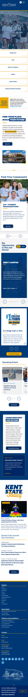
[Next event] (19, 398)
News (2, 602)
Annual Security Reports (6, 620)
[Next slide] (20, 236)
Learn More (8, 226)
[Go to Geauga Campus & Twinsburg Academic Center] (13, 301)
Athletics (3, 594)
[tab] (12, 398)
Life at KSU (3, 599)
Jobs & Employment (6, 597)
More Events (14, 405)
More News (14, 572)
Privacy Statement (5, 623)
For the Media (4, 613)
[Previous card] (5, 301)
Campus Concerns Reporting (7, 622)
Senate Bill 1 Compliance (6, 625)
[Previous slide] (7, 236)
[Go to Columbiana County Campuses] (12, 301)
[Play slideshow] (25, 343)
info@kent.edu (4, 642)
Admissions (4, 590)
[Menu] (24, 2)
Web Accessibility (5, 627)
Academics (3, 589)
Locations (3, 600)
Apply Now (7, 144)
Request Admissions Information (8, 611)
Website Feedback (5, 614)
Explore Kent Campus (9, 288)
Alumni (3, 592)
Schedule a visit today (15, 106)
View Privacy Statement (7, 694)
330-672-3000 (4, 637)
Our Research (4, 604)
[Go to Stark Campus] (14, 301)
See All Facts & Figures (14, 354)
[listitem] (12, 381)
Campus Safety (4, 595)
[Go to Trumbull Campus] (15, 301)
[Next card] (23, 301)
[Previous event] (9, 398)
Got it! (22, 691)
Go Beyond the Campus (13, 448)
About (2, 587)
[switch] (21, 246)
